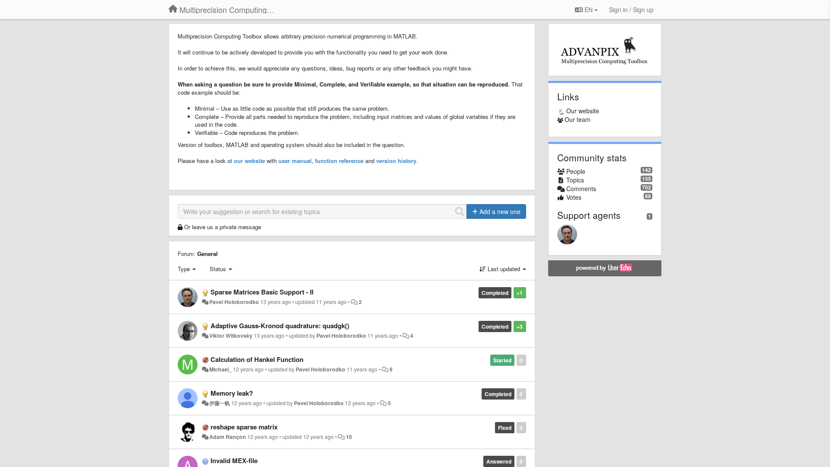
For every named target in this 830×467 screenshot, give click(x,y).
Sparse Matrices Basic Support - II (262, 292)
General (207, 253)
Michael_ (220, 369)
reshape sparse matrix (244, 427)
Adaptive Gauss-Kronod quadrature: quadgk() (280, 325)
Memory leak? (232, 393)
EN (588, 9)
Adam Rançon (227, 437)
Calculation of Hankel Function (257, 359)
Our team (578, 119)
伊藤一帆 (219, 403)
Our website (582, 110)
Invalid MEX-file (234, 460)
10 (349, 437)
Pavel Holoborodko (234, 302)
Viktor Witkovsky (230, 335)
